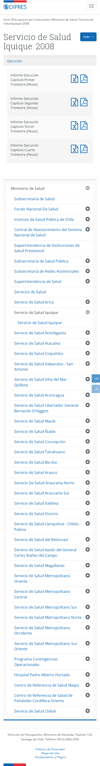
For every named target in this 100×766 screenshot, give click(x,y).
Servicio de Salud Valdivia (36, 503)
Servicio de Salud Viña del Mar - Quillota (41, 382)
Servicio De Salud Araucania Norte (44, 482)
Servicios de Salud (30, 291)
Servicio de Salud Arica (34, 302)
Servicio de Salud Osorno (36, 513)
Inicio (6, 20)
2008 (26, 23)
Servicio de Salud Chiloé (35, 711)
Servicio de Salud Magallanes (39, 565)
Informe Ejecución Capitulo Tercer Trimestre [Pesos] (75, 125)
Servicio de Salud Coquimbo (38, 353)
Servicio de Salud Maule (35, 421)
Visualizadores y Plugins (50, 757)
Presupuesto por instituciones (31, 20)
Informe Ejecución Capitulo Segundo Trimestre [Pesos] (75, 101)
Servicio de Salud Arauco (35, 472)
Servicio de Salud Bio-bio (35, 462)
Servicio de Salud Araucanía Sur (42, 493)
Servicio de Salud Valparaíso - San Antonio (43, 366)
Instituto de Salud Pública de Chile (44, 219)
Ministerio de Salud (64, 20)
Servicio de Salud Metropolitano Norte (47, 617)
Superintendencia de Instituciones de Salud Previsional (47, 248)
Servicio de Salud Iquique (36, 312)
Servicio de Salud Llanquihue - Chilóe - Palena (47, 526)
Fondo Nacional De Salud (36, 209)
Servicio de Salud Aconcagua (39, 395)
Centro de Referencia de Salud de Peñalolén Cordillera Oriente (43, 698)
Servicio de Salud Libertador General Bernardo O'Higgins (46, 408)
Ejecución (14, 61)
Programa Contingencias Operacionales (36, 662)
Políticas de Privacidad (50, 749)
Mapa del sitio (50, 753)
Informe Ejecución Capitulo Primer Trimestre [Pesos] (75, 78)
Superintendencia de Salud (37, 281)
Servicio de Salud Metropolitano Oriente (42, 578)
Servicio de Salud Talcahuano (39, 451)
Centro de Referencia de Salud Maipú (46, 685)
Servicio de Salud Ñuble (34, 431)
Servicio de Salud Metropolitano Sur (45, 607)
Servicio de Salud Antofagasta (40, 332)
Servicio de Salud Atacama (37, 343)
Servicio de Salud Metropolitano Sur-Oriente (46, 646)
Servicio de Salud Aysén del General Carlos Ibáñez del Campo (45, 552)
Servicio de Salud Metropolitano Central (42, 594)
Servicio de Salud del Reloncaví (41, 539)
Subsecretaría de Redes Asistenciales (46, 271)
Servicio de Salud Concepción (40, 441)
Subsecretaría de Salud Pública (41, 261)
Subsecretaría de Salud (34, 198)
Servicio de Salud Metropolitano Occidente (42, 630)
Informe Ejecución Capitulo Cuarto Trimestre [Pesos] (75, 148)
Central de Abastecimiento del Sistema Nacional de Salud (48, 232)
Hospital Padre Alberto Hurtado (42, 674)
